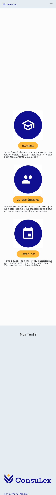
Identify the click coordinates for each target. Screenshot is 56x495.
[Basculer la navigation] (51, 4)
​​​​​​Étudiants (28, 145)
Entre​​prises (28, 254)
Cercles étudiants (28, 199)
